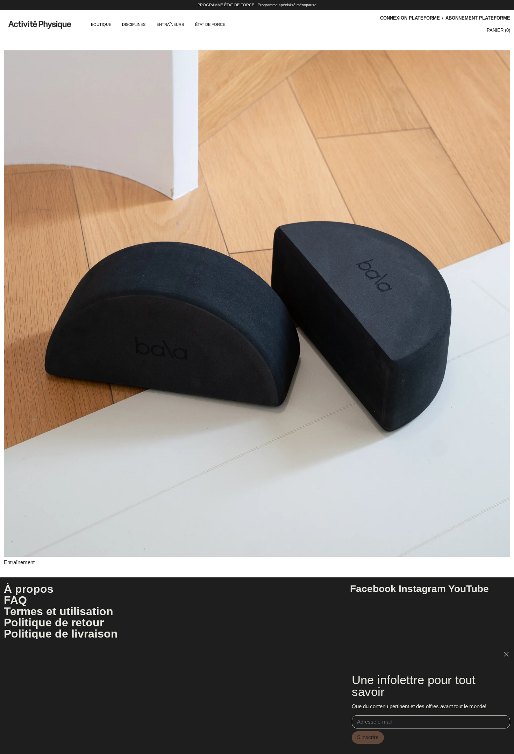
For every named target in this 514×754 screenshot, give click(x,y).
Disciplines (133, 24)
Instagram (422, 588)
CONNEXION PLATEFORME (410, 18)
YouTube (468, 588)
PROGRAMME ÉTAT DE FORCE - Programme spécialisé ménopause (257, 5)
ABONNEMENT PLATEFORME (477, 18)
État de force (210, 24)
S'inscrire (367, 737)
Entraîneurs (170, 24)
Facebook (373, 588)
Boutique (101, 24)
